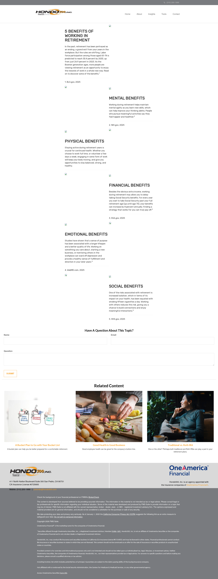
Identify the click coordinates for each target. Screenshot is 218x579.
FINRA (114, 531)
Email (113, 334)
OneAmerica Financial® (197, 484)
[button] (139, 14)
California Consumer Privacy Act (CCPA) (119, 514)
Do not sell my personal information (68, 517)
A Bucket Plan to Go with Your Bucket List (37, 445)
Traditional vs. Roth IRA (180, 445)
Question (8, 351)
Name (6, 334)
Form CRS (63, 573)
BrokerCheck (94, 497)
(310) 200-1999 (173, 2)
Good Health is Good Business (109, 445)
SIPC (119, 531)
